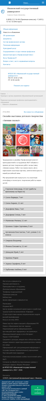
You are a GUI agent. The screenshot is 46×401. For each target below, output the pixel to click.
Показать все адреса (21, 85)
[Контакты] (9, 2)
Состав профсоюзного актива (14, 42)
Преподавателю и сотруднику (14, 286)
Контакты (6, 64)
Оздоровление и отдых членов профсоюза (19, 51)
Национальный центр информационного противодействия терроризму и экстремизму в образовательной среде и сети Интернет (20, 331)
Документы (7, 39)
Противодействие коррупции (13, 353)
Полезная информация (11, 45)
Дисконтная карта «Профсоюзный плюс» (18, 55)
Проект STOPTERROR (11, 337)
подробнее (12, 394)
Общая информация (10, 29)
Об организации (9, 35)
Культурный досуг (9, 48)
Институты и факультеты (12, 281)
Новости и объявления (11, 32)
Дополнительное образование (14, 289)
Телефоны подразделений (12, 292)
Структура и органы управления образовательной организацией (22, 96)
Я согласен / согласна (37, 390)
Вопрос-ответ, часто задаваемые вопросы (19, 61)
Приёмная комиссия (10, 294)
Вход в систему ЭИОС (11, 320)
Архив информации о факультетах (15, 300)
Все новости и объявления (33, 112)
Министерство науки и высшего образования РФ (21, 323)
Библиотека (7, 297)
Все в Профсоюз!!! (10, 58)
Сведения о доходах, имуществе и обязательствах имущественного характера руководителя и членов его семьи (22, 342)
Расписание (7, 304)
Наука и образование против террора (17, 326)
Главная (3, 94)
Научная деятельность (11, 284)
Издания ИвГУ (8, 306)
